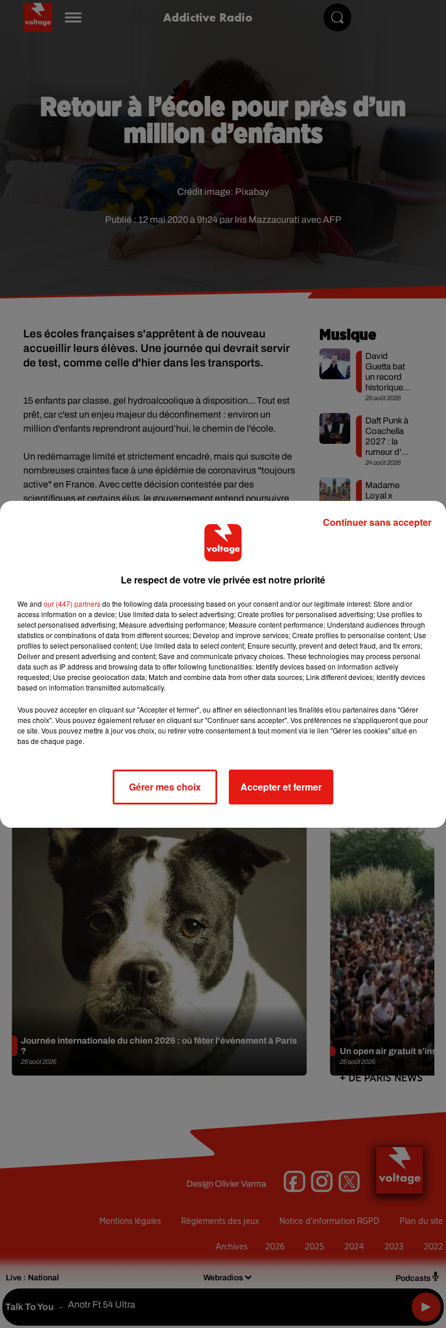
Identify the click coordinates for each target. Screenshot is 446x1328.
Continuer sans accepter (377, 522)
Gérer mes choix (165, 786)
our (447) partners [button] (72, 603)
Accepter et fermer (281, 786)
